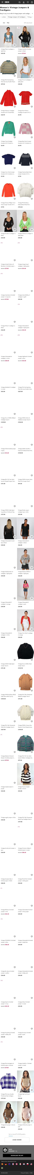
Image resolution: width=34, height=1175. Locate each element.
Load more (17, 1140)
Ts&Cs (31, 1172)
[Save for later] (15, 45)
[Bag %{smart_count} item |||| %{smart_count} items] (32, 2)
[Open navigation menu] (2, 2)
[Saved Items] (28, 2)
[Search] (19, 2)
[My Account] (24, 2)
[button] (2, 1164)
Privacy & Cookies (25, 1172)
